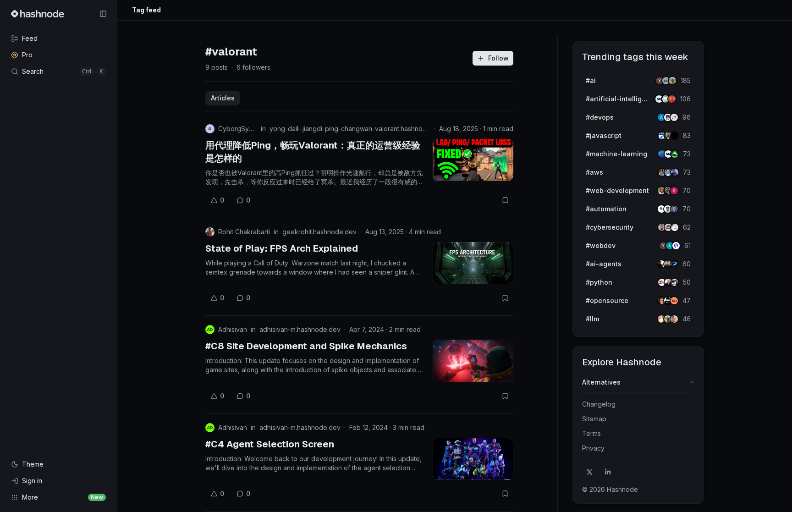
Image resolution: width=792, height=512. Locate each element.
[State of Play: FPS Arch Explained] (473, 263)
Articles (223, 98)
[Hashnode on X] (589, 472)
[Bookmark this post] (505, 200)
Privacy (593, 448)
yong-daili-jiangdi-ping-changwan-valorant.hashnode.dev (350, 128)
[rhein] (674, 135)
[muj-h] (674, 154)
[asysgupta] (674, 172)
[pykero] (674, 264)
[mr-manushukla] (674, 282)
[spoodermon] (674, 319)
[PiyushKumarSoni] (672, 80)
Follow (498, 58)
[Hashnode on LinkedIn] (607, 472)
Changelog (599, 404)
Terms (591, 433)
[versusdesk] (674, 209)
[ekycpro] (676, 245)
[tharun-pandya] (671, 99)
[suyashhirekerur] (674, 300)
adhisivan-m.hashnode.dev (300, 329)
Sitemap (594, 419)
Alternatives (601, 382)
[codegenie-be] (674, 117)
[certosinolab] (674, 190)
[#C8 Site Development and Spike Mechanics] (473, 361)
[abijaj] (674, 227)
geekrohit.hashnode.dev (319, 232)
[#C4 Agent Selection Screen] (473, 459)
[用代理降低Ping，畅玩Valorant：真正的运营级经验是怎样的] (473, 160)
